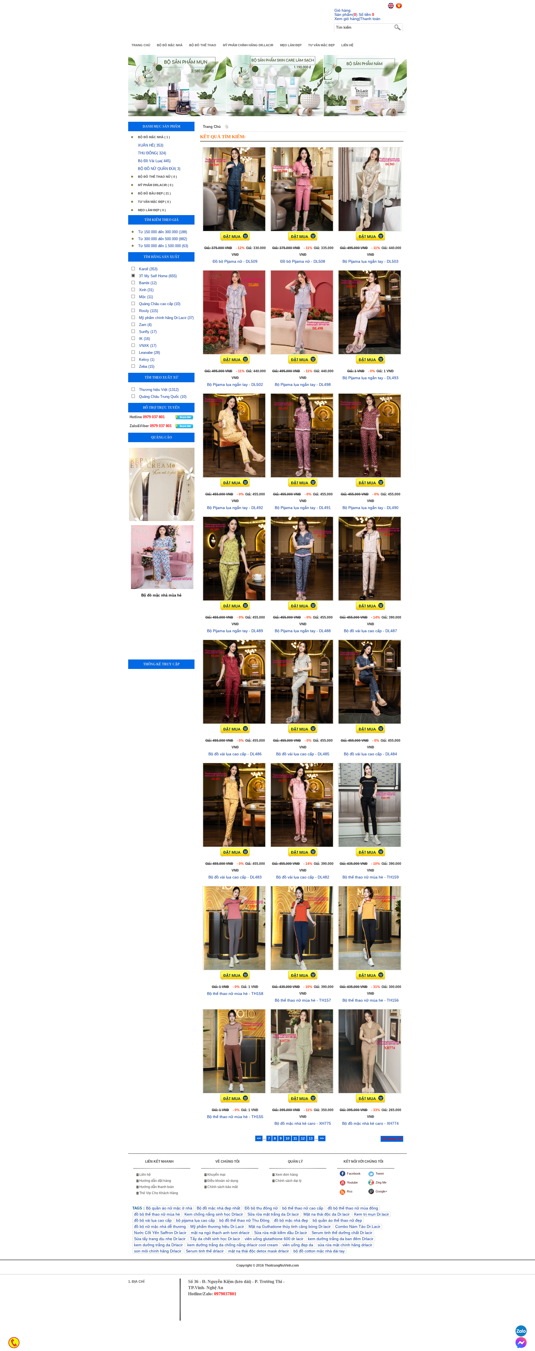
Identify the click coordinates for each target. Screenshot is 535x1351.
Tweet (380, 1173)
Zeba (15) (146, 366)
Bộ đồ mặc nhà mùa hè (161, 517)
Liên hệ (145, 1175)
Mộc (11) (146, 297)
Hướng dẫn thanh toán (156, 1187)
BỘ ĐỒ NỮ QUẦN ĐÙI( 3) (159, 169)
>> (322, 1138)
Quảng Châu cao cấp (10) (159, 304)
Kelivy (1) (146, 359)
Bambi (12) (148, 283)
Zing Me (381, 1182)
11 (295, 1138)
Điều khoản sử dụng (222, 1181)
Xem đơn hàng (286, 1175)
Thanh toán (370, 18)
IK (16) (144, 339)
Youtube (352, 1182)
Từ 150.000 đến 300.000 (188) (162, 232)
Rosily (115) (148, 311)
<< (259, 1138)
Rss (349, 1191)
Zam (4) (145, 325)
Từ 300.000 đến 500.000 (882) (162, 239)
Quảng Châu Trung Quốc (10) (162, 397)
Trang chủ (212, 127)
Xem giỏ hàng (346, 18)
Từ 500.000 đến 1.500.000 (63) (163, 246)
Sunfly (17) (148, 332)
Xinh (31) (146, 290)
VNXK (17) (147, 346)
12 (303, 1138)
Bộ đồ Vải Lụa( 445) (154, 161)
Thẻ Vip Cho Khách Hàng (158, 1193)
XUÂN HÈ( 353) (150, 145)
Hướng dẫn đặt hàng (155, 1181)
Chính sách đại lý (288, 1181)
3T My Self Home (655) (158, 276)
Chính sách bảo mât (222, 1187)
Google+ (381, 1191)
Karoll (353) (148, 269)
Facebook (354, 1173)
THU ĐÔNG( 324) (152, 153)
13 (311, 1138)
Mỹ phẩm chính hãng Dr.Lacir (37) (166, 318)
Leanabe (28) (149, 352)
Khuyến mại (216, 1175)
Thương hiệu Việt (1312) (159, 390)
